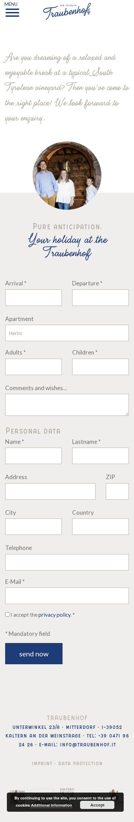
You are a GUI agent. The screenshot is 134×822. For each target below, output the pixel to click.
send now (33, 654)
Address (16, 476)
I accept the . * (42, 615)
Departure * (87, 283)
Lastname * (86, 441)
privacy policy (54, 615)
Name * (14, 441)
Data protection (80, 762)
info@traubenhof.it (88, 744)
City (10, 512)
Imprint (42, 762)
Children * (85, 352)
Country (83, 512)
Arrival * (15, 283)
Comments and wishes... (36, 387)
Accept (97, 805)
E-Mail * (15, 581)
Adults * (15, 352)
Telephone (18, 547)
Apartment (19, 318)
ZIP (110, 476)
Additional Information (51, 805)
